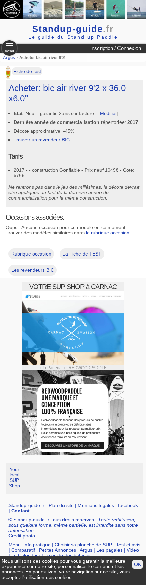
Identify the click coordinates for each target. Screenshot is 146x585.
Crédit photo (21, 536)
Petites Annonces (57, 550)
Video (133, 550)
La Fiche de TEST (82, 254)
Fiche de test (27, 71)
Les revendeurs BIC (32, 270)
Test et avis (128, 544)
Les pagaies (109, 550)
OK (137, 564)
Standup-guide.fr (26, 505)
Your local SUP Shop (14, 477)
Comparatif (23, 550)
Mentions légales (96, 505)
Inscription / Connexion (115, 48)
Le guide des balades (67, 555)
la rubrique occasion (107, 232)
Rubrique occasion (31, 254)
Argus (9, 57)
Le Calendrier (25, 555)
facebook (128, 505)
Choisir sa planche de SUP (83, 544)
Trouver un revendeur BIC (42, 140)
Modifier (108, 113)
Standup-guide (73, 29)
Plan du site (61, 505)
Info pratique (37, 544)
